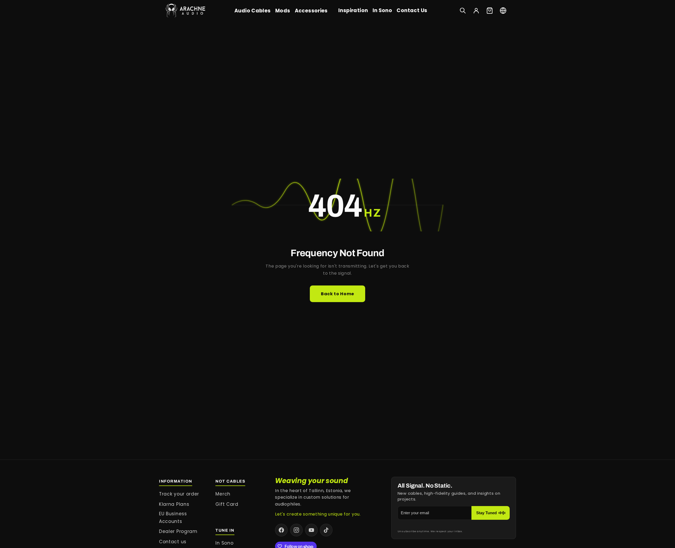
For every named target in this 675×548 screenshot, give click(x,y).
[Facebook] (281, 530)
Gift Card (226, 504)
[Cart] (489, 10)
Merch (222, 494)
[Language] (503, 10)
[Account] (476, 10)
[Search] (462, 10)
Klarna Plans (174, 504)
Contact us (172, 542)
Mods (282, 10)
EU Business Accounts (173, 518)
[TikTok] (326, 530)
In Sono (382, 10)
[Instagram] (296, 530)
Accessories (311, 10)
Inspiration (353, 10)
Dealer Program (178, 531)
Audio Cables (252, 10)
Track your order (179, 494)
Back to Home (337, 294)
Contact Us (412, 10)
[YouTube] (311, 530)
